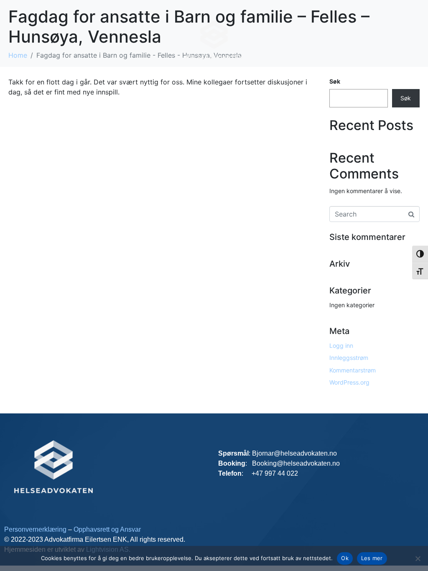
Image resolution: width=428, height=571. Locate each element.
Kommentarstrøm (352, 370)
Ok (345, 558)
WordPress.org (349, 382)
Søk (405, 98)
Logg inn (341, 345)
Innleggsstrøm (348, 357)
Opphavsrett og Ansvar (107, 529)
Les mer (372, 558)
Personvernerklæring (36, 529)
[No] (417, 558)
